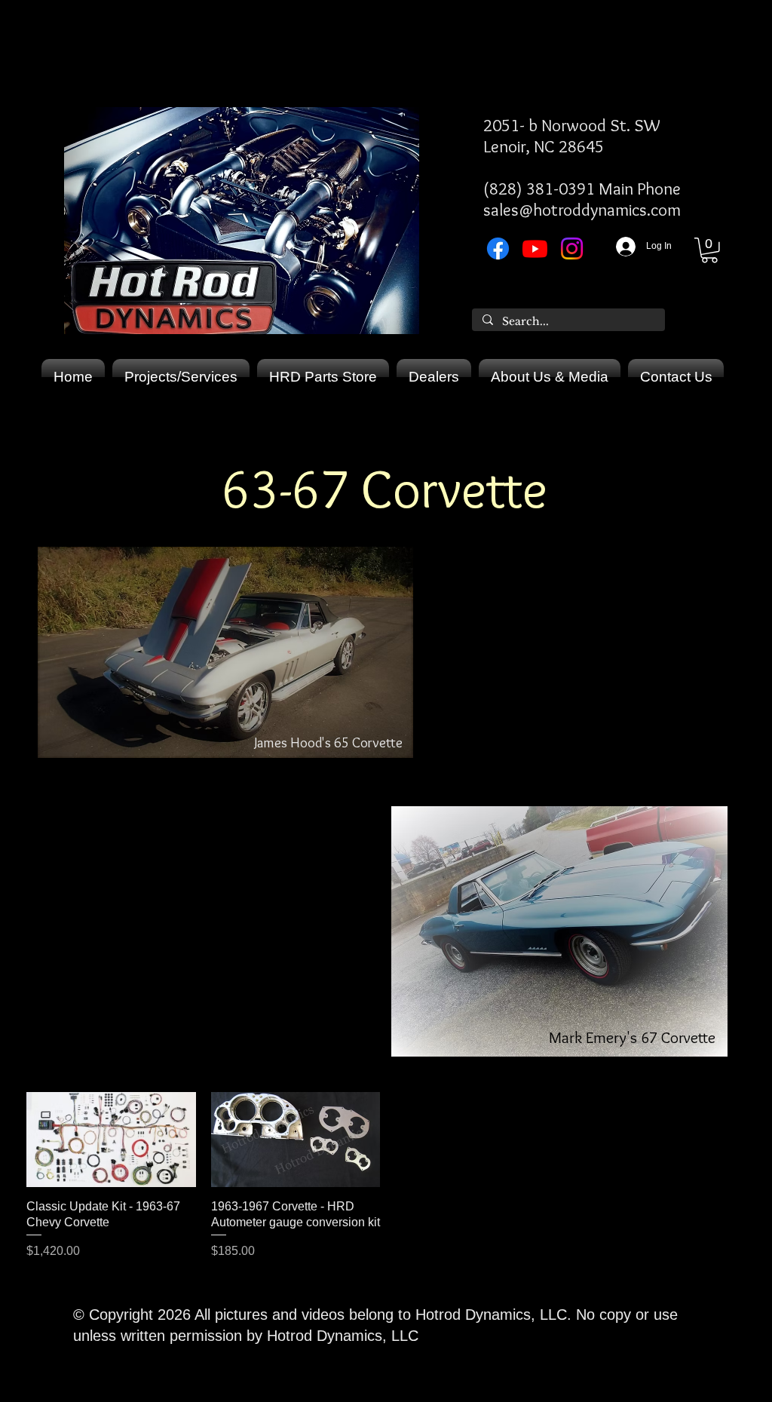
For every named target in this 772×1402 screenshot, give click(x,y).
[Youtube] (535, 248)
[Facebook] (498, 248)
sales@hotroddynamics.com (582, 209)
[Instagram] (572, 248)
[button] (709, 250)
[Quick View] (111, 1139)
